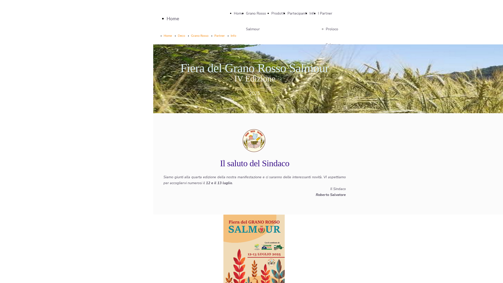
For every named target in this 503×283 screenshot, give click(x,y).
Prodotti (278, 13)
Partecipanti (297, 13)
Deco (181, 35)
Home (239, 13)
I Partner (325, 13)
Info (312, 13)
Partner (219, 35)
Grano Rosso (199, 35)
